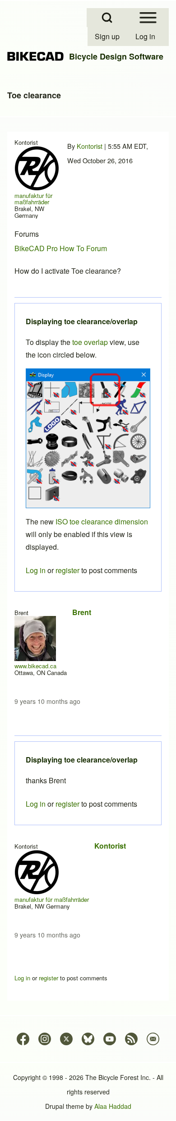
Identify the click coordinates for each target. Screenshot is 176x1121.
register (67, 804)
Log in (36, 804)
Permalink (88, 560)
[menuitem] (108, 36)
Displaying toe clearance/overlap (82, 759)
